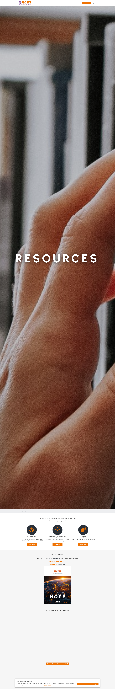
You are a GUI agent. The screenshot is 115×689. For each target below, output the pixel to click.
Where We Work (33, 511)
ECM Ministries (51, 511)
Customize (88, 684)
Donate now (86, 3)
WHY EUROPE (57, 3)
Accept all (80, 684)
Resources (60, 511)
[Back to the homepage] (27, 3)
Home (50, 3)
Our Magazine (68, 511)
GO (70, 3)
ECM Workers (42, 511)
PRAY (74, 3)
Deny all (95, 684)
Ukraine (76, 511)
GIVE (79, 3)
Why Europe (23, 511)
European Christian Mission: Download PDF (57, 663)
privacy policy (47, 685)
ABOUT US (65, 3)
